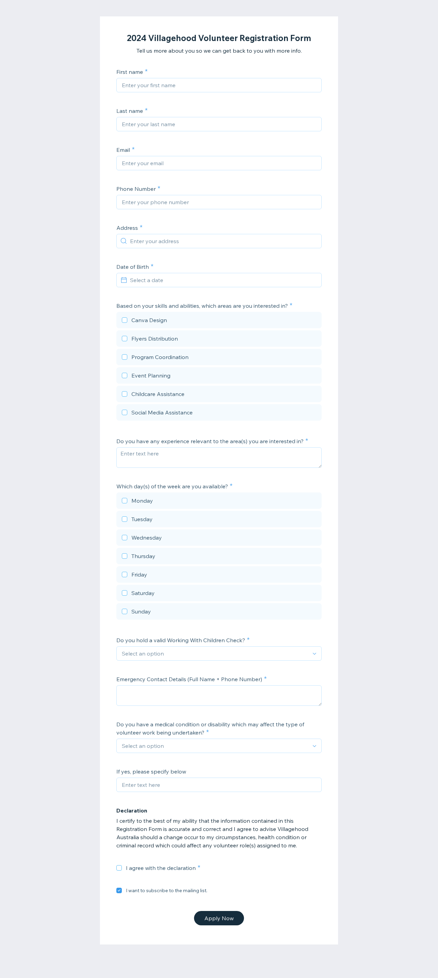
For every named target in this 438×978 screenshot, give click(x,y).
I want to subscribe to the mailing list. (166, 890)
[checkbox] (219, 321)
